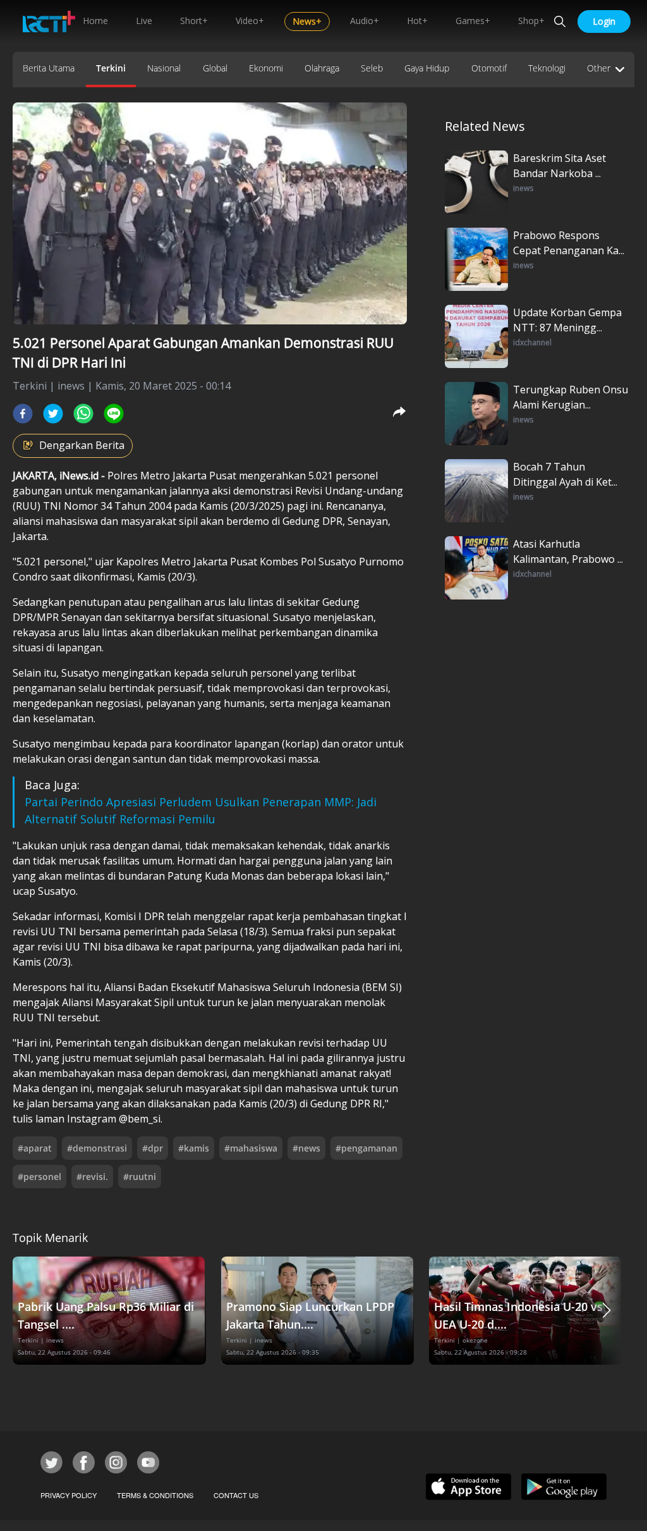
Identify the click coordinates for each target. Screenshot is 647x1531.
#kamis (193, 1148)
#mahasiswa (250, 1148)
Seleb (372, 68)
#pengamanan (366, 1148)
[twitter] (53, 413)
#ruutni (139, 1177)
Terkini (111, 68)
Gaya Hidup (426, 68)
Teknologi (546, 68)
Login (604, 21)
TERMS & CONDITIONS (155, 1495)
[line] (114, 413)
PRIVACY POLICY (68, 1495)
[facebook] (23, 413)
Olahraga (322, 68)
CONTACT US (236, 1495)
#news (306, 1148)
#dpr (152, 1148)
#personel (39, 1177)
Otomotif (489, 68)
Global (215, 68)
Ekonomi (266, 68)
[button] (606, 1311)
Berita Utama (49, 68)
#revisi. (92, 1177)
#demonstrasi (97, 1148)
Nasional (164, 68)
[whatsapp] (83, 413)
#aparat (35, 1148)
